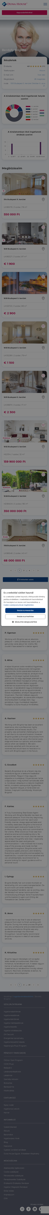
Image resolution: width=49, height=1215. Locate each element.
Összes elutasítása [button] (25, 616)
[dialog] (24, 607)
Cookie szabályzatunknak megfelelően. (19, 605)
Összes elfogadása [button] (25, 610)
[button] (24, 622)
